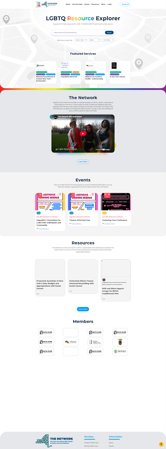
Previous (32, 212)
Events (86, 4)
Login (109, 4)
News (103, 4)
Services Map (77, 4)
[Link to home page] (49, 4)
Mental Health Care (91, 446)
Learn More (83, 161)
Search (109, 32)
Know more (83, 309)
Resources (95, 4)
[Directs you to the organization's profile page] (46, 332)
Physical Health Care (91, 443)
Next (133, 212)
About (68, 4)
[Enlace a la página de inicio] (54, 447)
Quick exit (125, 4)
